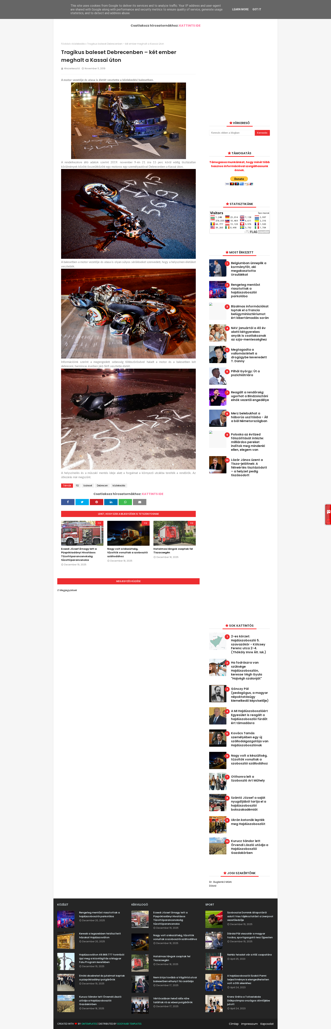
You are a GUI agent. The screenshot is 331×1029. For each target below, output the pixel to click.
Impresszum (249, 1024)
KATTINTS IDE (190, 25)
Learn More (240, 9)
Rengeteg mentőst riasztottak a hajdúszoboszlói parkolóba (245, 290)
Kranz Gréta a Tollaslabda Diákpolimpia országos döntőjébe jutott (248, 1000)
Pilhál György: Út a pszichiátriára (245, 373)
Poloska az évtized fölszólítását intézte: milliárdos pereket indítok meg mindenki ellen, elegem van (248, 442)
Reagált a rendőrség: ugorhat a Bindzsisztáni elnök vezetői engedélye (250, 396)
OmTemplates (89, 1023)
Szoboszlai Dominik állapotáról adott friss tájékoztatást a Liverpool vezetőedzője (250, 916)
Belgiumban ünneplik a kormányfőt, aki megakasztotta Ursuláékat (248, 269)
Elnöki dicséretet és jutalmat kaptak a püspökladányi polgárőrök (102, 977)
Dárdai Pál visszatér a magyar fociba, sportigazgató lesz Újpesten (250, 935)
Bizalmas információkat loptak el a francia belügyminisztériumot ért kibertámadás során (250, 312)
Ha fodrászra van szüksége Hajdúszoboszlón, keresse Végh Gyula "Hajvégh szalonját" (246, 671)
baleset (88, 485)
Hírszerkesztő (72, 68)
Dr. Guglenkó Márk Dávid (220, 884)
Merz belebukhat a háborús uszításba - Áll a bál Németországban (249, 417)
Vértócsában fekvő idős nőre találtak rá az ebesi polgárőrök (173, 1000)
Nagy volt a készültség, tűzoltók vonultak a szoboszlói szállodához (127, 552)
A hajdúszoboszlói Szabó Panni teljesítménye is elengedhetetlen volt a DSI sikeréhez (248, 979)
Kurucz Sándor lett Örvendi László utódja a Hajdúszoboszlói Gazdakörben (249, 847)
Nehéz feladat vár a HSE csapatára (249, 954)
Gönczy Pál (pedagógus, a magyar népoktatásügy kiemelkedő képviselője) (250, 695)
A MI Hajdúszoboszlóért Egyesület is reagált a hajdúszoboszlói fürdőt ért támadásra (249, 717)
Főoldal (65, 43)
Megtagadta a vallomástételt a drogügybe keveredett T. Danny (249, 355)
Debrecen (102, 485)
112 (77, 485)
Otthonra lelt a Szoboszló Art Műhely (248, 779)
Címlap (234, 1024)
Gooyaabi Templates (129, 1023)
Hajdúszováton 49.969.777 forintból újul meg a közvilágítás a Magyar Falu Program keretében (101, 958)
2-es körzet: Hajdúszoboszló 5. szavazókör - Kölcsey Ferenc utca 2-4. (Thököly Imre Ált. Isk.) (248, 644)
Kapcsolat (267, 1024)
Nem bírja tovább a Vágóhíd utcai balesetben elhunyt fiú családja (175, 979)
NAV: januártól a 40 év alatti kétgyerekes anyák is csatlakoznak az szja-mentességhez (249, 333)
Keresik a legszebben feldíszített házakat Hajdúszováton (100, 935)
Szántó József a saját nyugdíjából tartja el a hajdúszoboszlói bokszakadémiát (248, 804)
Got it (256, 9)
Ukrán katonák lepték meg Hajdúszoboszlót (248, 822)
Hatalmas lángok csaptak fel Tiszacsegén (173, 551)
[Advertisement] (238, 549)
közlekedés (78, 43)
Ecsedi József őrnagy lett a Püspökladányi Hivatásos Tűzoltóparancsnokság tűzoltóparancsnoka (79, 554)
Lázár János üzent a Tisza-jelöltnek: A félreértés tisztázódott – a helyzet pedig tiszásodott (249, 467)
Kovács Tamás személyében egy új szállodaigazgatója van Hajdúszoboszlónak (249, 739)
